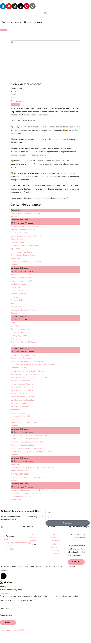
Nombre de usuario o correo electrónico (16, 600)
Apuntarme (15, 104)
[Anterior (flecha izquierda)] (4, 641)
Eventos (38, 22)
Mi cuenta (28, 22)
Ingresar (3, 30)
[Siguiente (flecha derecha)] (14, 641)
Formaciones (7, 22)
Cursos (18, 22)
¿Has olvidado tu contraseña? (12, 630)
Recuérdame (7, 615)
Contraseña (4, 608)
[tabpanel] (45, 153)
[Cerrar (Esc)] (34, 637)
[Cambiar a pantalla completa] (14, 637)
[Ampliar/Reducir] (4, 637)
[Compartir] (24, 637)
